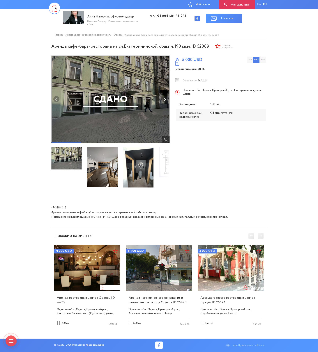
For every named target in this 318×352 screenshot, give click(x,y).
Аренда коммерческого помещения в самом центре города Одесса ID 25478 (158, 300)
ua (259, 4)
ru (265, 4)
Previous (56, 99)
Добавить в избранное (227, 47)
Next (164, 99)
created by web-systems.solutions (248, 345)
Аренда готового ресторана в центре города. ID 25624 (227, 300)
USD (256, 59)
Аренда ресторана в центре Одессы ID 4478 (86, 300)
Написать (227, 18)
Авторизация (240, 4)
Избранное (202, 4)
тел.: (167, 16)
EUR (263, 59)
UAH (250, 59)
